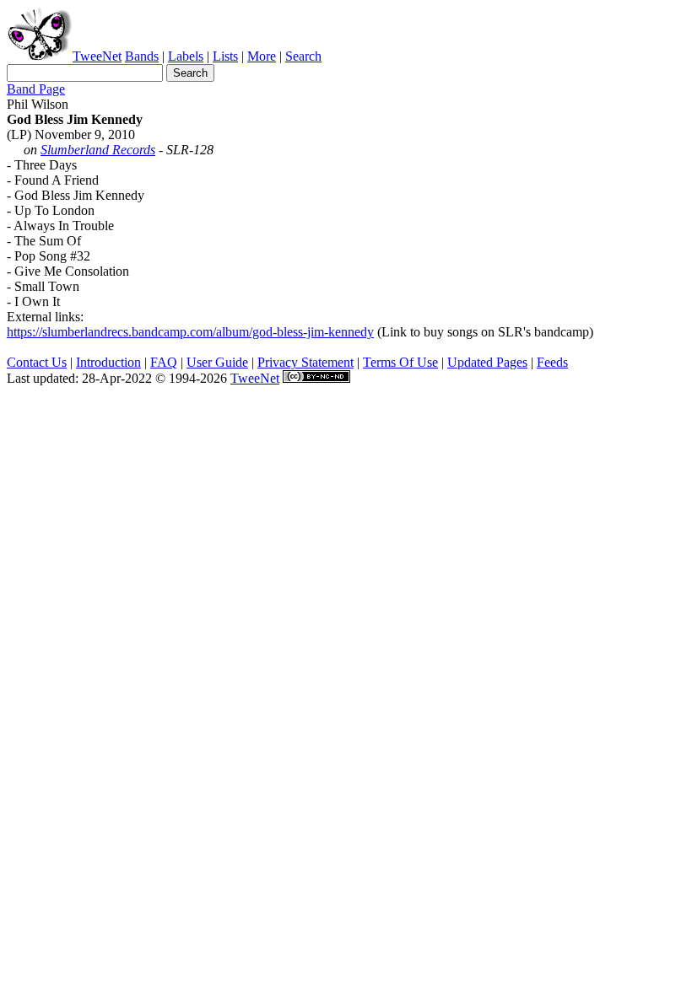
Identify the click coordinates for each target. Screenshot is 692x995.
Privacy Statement (305, 362)
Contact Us (37, 362)
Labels (185, 56)
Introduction (108, 362)
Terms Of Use (400, 362)
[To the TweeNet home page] (40, 56)
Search (303, 56)
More (261, 56)
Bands (142, 56)
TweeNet (97, 56)
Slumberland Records (98, 150)
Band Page (36, 89)
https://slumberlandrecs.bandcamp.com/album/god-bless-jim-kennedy (190, 332)
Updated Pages (487, 362)
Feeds (552, 362)
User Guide (217, 362)
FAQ (163, 362)
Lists (225, 56)
